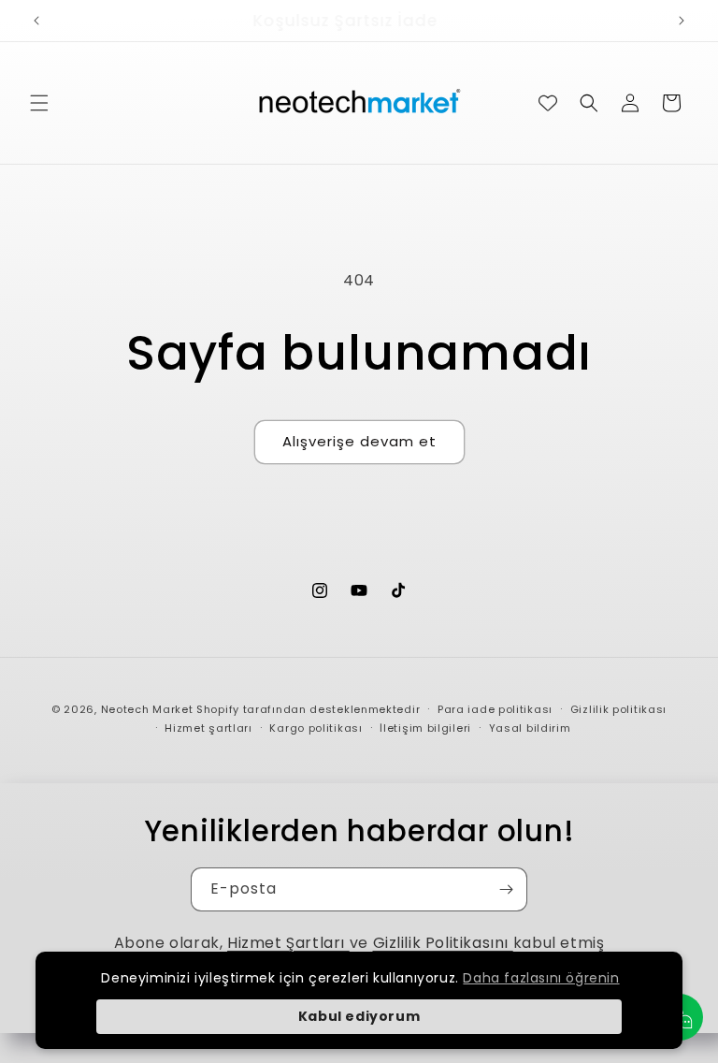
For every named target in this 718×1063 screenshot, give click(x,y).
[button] (39, 103)
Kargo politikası (315, 728)
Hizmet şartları (208, 728)
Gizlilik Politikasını (443, 943)
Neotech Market (147, 709)
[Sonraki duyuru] (681, 20)
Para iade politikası (495, 709)
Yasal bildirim (530, 728)
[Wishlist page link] (547, 103)
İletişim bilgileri (425, 728)
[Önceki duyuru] (36, 20)
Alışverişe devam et (359, 441)
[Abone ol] (505, 889)
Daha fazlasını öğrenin (541, 977)
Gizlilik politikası (618, 709)
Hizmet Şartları (288, 943)
